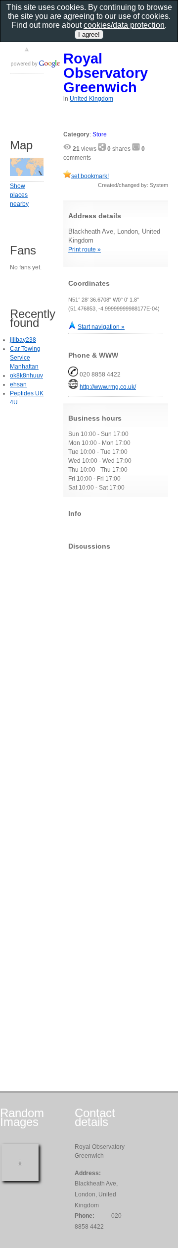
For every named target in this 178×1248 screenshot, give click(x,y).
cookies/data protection (124, 25)
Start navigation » (101, 326)
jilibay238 (23, 339)
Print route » (84, 249)
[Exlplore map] (27, 174)
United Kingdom (91, 98)
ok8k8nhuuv (26, 375)
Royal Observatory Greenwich (105, 72)
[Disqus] (115, 682)
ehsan (18, 384)
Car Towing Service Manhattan (25, 357)
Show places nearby (19, 195)
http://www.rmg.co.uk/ (108, 386)
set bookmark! (90, 176)
